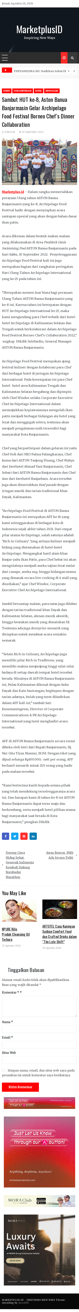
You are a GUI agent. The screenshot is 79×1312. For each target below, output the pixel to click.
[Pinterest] (24, 836)
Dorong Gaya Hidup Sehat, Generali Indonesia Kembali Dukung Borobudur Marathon (20, 865)
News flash (52, 91)
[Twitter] (14, 836)
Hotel (38, 91)
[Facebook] (5, 836)
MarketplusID (39, 29)
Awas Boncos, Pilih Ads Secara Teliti (59, 855)
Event (6, 91)
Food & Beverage (22, 91)
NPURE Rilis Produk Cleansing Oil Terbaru (16, 934)
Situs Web (9, 1053)
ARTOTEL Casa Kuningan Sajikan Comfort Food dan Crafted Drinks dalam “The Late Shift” (59, 934)
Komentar (10, 992)
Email (7, 1037)
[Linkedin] (33, 836)
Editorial (10, 131)
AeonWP (23, 1302)
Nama (7, 1022)
